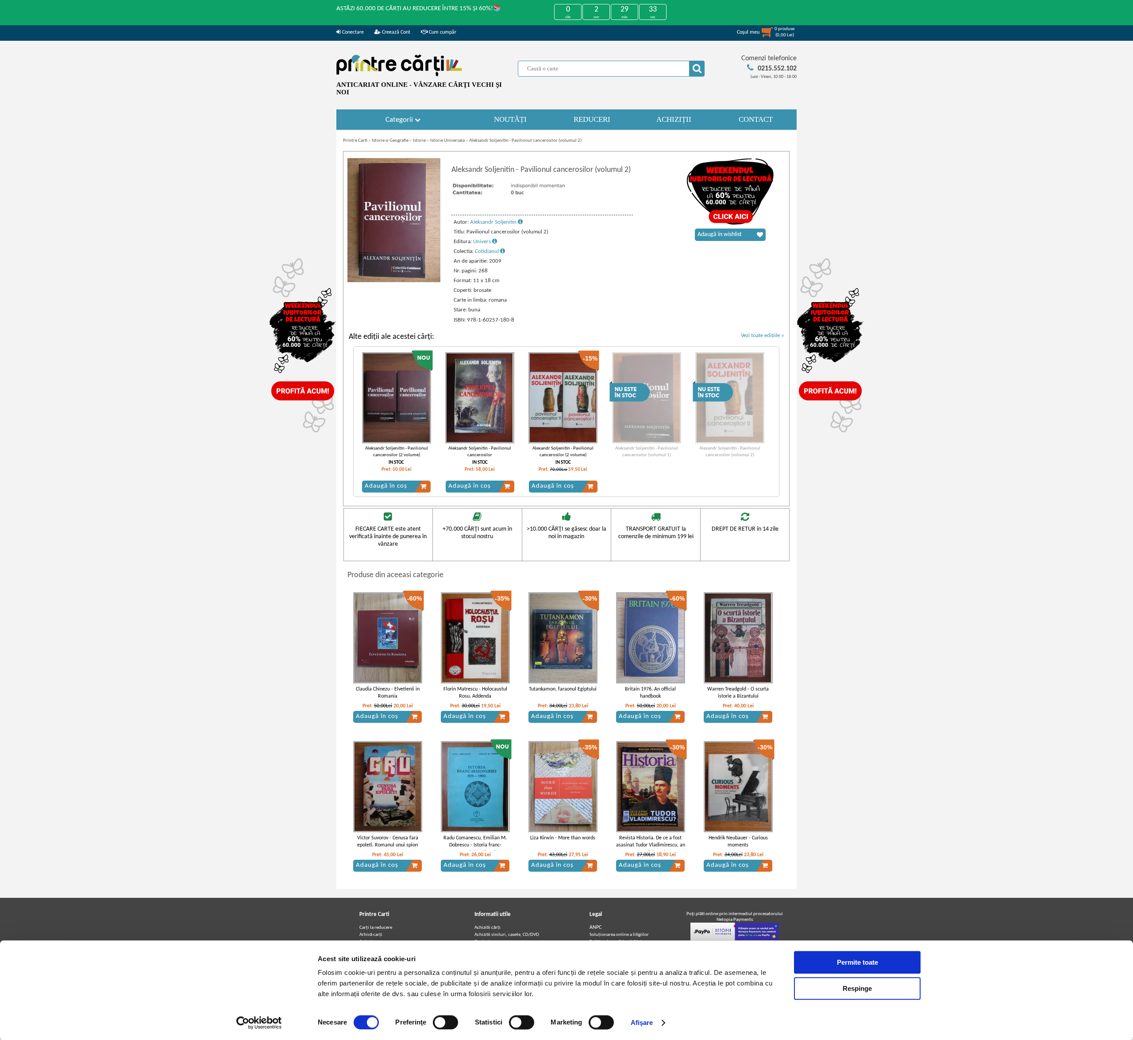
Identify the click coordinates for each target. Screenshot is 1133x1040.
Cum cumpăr (442, 32)
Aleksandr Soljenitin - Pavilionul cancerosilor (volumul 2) (525, 140)
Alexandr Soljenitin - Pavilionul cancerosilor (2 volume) (562, 452)
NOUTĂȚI (510, 119)
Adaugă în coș (386, 486)
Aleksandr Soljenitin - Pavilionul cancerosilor (479, 452)
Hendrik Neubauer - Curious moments (738, 841)
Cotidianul (487, 251)
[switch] (445, 1022)
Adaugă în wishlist (720, 234)
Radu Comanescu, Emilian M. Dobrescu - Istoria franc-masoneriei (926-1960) (475, 845)
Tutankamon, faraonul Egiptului (563, 689)
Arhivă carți (370, 934)
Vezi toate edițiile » (762, 335)
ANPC (595, 927)
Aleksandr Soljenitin (494, 222)
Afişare (642, 1022)
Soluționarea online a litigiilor (619, 934)
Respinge (857, 988)
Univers (482, 241)
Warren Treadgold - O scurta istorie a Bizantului (738, 693)
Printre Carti (355, 140)
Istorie (419, 140)
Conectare (352, 32)
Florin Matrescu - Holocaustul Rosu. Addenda (475, 693)
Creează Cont (395, 32)
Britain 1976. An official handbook (650, 693)
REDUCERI (592, 119)
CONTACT (756, 119)
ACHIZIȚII (673, 119)
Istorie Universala (447, 140)
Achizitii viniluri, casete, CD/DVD (506, 934)
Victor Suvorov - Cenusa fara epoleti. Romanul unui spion (387, 841)
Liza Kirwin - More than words (562, 838)
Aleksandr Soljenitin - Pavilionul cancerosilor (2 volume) (396, 452)
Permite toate (857, 962)
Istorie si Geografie (390, 140)
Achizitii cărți (487, 927)
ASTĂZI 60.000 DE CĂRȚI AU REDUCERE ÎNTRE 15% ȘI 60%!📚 (418, 8)
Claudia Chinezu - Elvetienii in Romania (388, 693)
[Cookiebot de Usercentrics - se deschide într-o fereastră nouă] (259, 1022)
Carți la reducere (375, 927)
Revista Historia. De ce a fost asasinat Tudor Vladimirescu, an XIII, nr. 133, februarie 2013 (650, 845)
